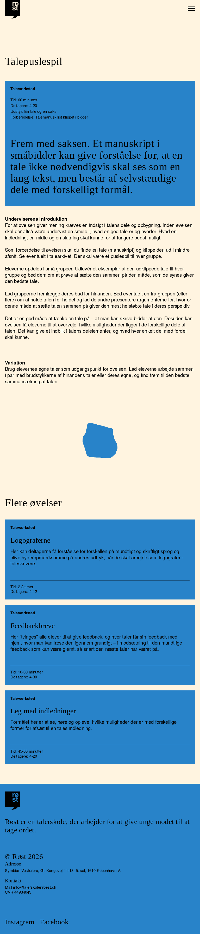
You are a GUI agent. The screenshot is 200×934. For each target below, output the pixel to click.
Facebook (54, 922)
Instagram (20, 922)
